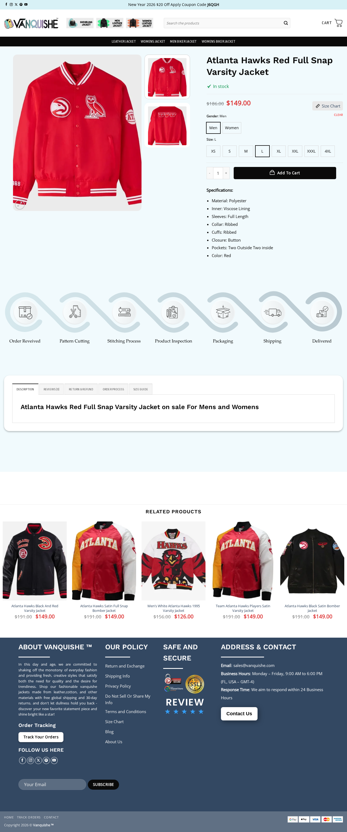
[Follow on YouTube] (25, 4)
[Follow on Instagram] (11, 4)
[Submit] (286, 23)
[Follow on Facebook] (6, 4)
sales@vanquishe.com (254, 665)
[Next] (132, 132)
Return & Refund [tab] (81, 389)
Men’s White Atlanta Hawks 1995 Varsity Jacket (173, 608)
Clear (338, 115)
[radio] (213, 127)
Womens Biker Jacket (218, 41)
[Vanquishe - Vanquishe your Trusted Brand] (31, 23)
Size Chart (331, 106)
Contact (51, 817)
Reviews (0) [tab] (52, 389)
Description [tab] (25, 389)
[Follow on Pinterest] (21, 4)
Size (210, 139)
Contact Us (239, 713)
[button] (332, 23)
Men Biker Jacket (183, 41)
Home (9, 817)
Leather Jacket (124, 41)
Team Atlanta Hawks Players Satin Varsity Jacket (243, 608)
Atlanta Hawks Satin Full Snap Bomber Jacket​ (104, 608)
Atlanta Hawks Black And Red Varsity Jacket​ (34, 608)
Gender (212, 116)
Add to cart (288, 172)
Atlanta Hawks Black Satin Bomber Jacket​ (312, 608)
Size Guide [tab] (140, 389)
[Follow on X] (16, 4)
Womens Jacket (153, 41)
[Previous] (22, 132)
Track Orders (29, 817)
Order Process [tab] (113, 389)
